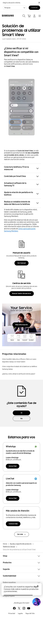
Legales (20, 613)
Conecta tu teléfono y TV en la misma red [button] (16, 168)
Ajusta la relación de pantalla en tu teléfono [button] (18, 193)
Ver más (20, 534)
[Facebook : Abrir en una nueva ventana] (14, 608)
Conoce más (13, 524)
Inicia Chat (12, 466)
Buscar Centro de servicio (21, 294)
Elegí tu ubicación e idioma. (11, 3)
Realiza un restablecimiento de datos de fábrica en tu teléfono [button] (17, 203)
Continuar (34, 7)
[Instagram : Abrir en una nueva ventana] (23, 608)
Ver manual (21, 263)
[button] (21, 556)
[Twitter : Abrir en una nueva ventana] (19, 608)
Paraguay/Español (9, 596)
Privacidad (11, 613)
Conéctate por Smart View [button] (15, 176)
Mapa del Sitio (30, 613)
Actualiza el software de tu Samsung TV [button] (15, 184)
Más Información (21, 325)
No (21, 419)
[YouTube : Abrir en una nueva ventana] (28, 608)
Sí (21, 413)
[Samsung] (7, 15)
